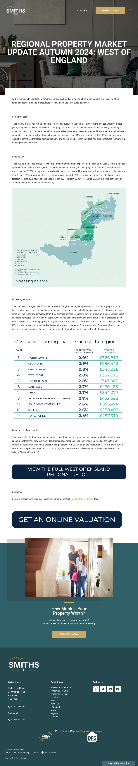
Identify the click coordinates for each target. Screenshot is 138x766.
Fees (53, 700)
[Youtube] (118, 689)
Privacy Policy (23, 752)
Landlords (55, 697)
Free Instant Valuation (61, 687)
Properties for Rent (59, 694)
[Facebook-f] (96, 689)
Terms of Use (10, 752)
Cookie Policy (36, 752)
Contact (54, 716)
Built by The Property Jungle (17, 758)
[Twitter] (103, 689)
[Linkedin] (110, 689)
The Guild (55, 707)
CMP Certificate (49, 752)
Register (54, 713)
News (53, 710)
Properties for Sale (59, 690)
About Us (55, 703)
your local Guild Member (82, 499)
